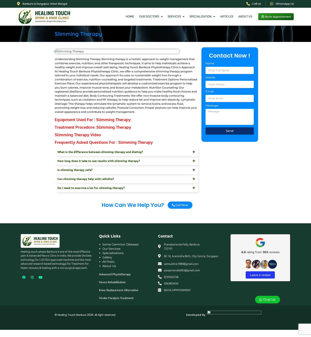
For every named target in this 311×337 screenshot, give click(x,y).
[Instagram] (32, 277)
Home (130, 16)
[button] (126, 152)
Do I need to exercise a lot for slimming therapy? (91, 188)
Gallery (107, 257)
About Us (245, 16)
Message (212, 105)
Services (174, 16)
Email (210, 91)
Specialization (200, 16)
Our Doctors (149, 16)
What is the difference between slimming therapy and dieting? (100, 152)
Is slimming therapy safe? (75, 170)
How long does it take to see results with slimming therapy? (98, 161)
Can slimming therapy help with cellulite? (85, 179)
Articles (226, 16)
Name (210, 63)
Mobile (210, 77)
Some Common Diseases (120, 244)
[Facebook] (24, 277)
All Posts (108, 261)
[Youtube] (40, 277)
